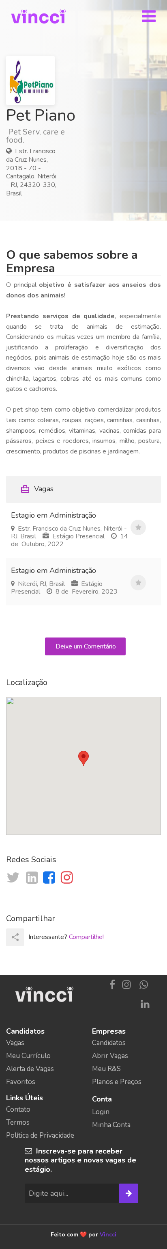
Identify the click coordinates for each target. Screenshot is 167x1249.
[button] (83, 758)
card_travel (25, 489)
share (15, 937)
